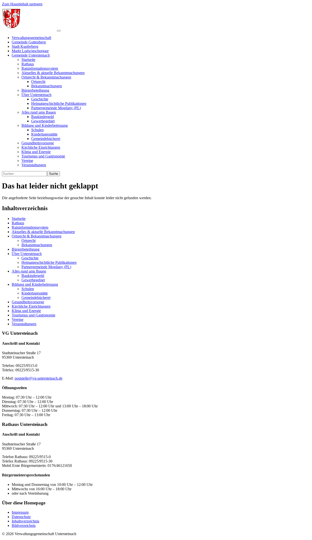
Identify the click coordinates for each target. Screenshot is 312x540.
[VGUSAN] (29, 29)
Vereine (17, 319)
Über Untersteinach (27, 254)
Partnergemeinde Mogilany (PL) (46, 267)
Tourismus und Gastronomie (33, 315)
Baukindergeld (32, 276)
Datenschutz (21, 517)
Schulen (27, 289)
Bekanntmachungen (36, 245)
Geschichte (30, 258)
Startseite (19, 218)
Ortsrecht (28, 240)
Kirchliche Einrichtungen (31, 306)
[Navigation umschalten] (59, 30)
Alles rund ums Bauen (29, 271)
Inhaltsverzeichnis (25, 521)
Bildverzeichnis (24, 525)
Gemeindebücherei (35, 297)
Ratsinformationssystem (30, 227)
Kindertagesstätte (34, 293)
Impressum (20, 512)
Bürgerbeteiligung (25, 249)
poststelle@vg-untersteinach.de (38, 378)
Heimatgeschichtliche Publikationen (49, 262)
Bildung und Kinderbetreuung (35, 284)
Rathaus (18, 223)
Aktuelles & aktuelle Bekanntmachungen (43, 232)
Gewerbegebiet (33, 280)
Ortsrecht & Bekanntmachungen (36, 236)
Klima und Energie (26, 311)
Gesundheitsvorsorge (28, 302)
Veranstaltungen (24, 324)
